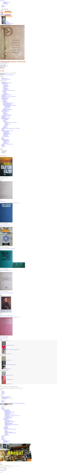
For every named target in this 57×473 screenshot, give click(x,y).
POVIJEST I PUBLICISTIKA (7, 14)
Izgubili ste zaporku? (2, 470)
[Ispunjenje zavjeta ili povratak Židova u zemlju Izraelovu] (6, 245)
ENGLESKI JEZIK (6, 131)
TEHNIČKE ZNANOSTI (5, 139)
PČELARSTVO (5, 88)
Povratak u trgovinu (4, 63)
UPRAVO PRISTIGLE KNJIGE (6, 79)
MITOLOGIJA (4, 116)
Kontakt (3, 439)
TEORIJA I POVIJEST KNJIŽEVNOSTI (7, 144)
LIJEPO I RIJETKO (4, 78)
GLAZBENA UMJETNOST (9, 417)
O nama (3, 391)
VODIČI (6, 125)
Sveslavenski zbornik (3, 201)
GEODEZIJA (5, 141)
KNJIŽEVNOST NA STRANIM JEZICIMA (9, 105)
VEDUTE (6, 433)
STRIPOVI (6, 431)
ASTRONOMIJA (5, 119)
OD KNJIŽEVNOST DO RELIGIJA (6, 419)
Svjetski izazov (2, 178)
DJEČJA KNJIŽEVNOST (6, 103)
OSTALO (4, 87)
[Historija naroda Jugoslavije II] (6, 335)
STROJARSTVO (5, 143)
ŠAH (2, 137)
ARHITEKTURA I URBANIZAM (9, 23)
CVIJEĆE (4, 84)
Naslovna (3, 408)
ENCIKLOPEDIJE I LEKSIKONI (9, 414)
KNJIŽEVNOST (4, 101)
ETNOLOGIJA (4, 95)
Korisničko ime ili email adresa (5, 465)
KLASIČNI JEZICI (7, 106)
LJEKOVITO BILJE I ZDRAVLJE (6, 115)
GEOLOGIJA (5, 126)
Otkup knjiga (3, 393)
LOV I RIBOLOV (5, 86)
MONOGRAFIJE (5, 113)
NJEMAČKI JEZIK (6, 134)
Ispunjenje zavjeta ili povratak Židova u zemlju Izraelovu (7, 248)
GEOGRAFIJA (5, 121)
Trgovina (3, 392)
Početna (1, 14)
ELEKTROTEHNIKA (6, 140)
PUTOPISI (6, 124)
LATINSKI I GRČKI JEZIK (7, 133)
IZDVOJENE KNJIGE (5, 98)
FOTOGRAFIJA (7, 416)
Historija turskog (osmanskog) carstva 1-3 (5, 270)
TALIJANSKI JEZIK (6, 136)
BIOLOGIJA (5, 120)
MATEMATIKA (5, 127)
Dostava (3, 5)
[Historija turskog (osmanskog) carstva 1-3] (12, 267)
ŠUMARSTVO (5, 89)
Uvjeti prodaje (3, 6)
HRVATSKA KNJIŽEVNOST (7, 104)
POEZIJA (4, 108)
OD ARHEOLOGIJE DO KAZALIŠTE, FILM (6, 22)
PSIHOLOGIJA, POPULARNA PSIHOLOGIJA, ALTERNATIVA (11, 128)
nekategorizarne (4, 117)
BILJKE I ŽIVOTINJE (8, 24)
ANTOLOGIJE (5, 102)
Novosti (3, 437)
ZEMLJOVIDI (4, 146)
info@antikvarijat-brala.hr (5, 397)
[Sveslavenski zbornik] (6, 198)
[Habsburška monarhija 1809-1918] (4, 19)
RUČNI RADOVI (5, 93)
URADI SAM (5, 94)
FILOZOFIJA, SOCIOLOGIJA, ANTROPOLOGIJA (9, 96)
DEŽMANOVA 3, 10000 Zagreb (6, 396)
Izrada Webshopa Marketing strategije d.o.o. (19, 403)
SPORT (3, 138)
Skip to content (2, 0)
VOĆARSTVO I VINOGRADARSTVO (9, 90)
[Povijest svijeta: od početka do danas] (6, 222)
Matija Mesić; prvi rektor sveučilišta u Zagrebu (6, 315)
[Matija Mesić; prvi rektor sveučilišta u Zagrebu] (6, 312)
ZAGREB (3, 145)
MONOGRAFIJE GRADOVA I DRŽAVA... (11, 122)
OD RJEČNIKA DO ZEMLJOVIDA (6, 428)
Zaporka (2, 467)
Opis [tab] (2, 147)
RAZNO (3, 129)
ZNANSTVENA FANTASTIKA (7, 109)
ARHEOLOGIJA (4, 82)
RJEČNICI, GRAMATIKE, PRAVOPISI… (11, 429)
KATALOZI (5, 112)
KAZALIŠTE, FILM (4, 99)
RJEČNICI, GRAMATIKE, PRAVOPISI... (7, 130)
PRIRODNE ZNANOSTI (5, 118)
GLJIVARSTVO (5, 85)
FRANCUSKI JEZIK (6, 132)
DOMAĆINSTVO (4, 91)
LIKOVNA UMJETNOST (5, 111)
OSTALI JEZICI (7, 107)
